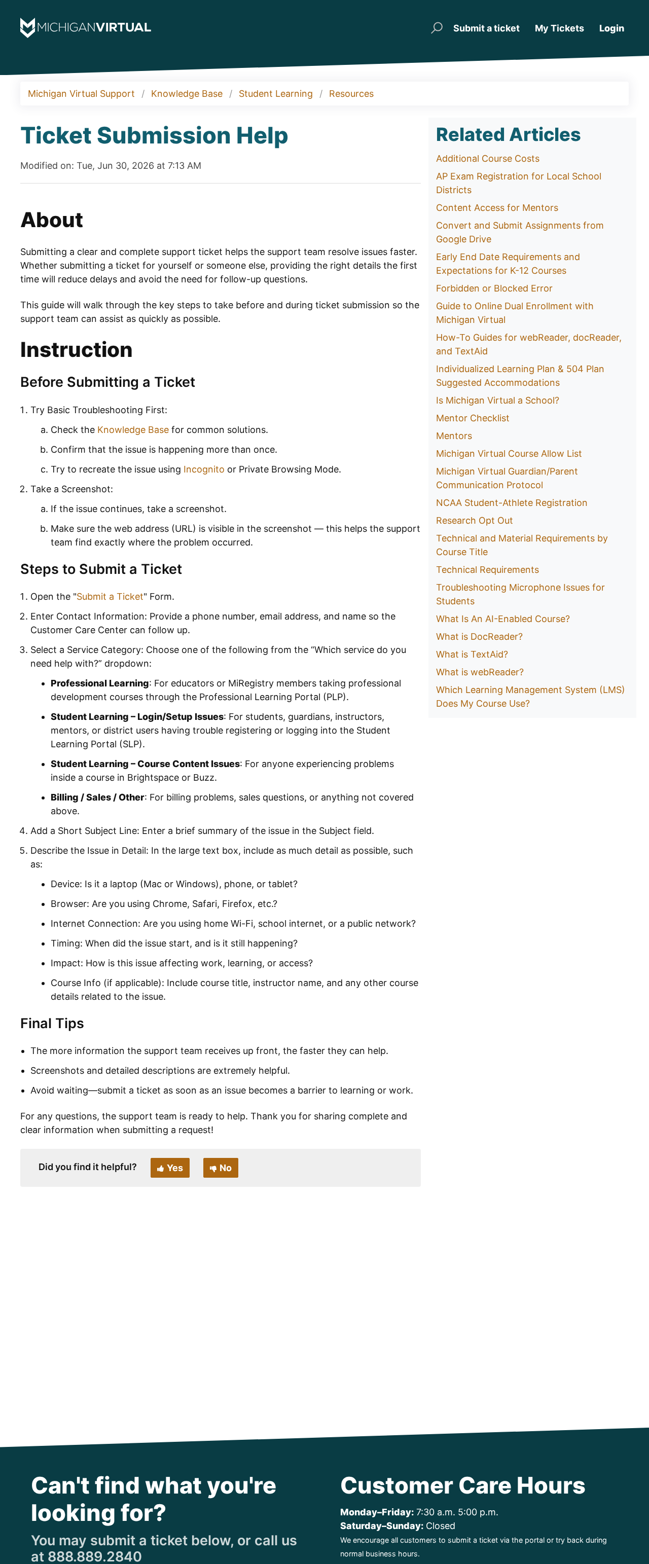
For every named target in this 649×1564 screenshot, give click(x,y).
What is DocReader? (479, 636)
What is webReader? (480, 672)
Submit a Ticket (110, 596)
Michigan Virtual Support (81, 93)
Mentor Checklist (473, 418)
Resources (351, 93)
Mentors (454, 435)
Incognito (204, 469)
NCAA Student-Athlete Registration (512, 502)
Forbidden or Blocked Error (494, 288)
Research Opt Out (474, 520)
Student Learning (276, 93)
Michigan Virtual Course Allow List (509, 453)
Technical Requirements (487, 569)
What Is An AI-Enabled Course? (503, 618)
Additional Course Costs (487, 158)
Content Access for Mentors (497, 207)
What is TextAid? (472, 654)
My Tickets (559, 28)
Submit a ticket (486, 28)
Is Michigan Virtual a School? (497, 400)
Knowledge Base (187, 93)
